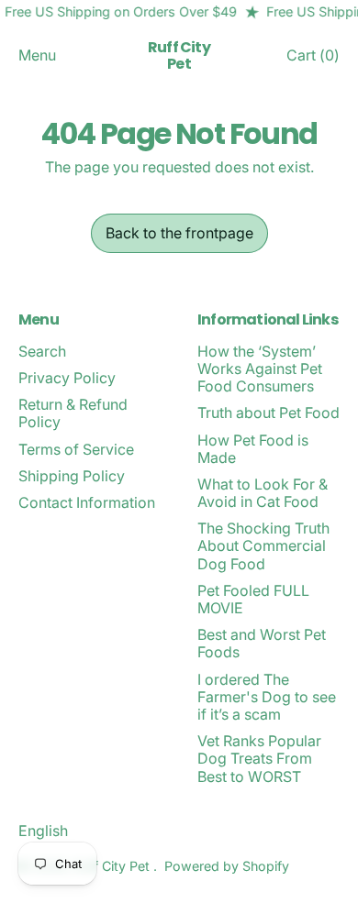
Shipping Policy (71, 476)
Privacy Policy (67, 378)
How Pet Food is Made (252, 449)
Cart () (312, 59)
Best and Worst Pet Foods (261, 643)
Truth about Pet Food (268, 412)
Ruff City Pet (179, 55)
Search (42, 351)
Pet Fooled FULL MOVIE (253, 599)
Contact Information (86, 502)
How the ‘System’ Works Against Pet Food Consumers (259, 368)
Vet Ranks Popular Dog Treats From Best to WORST (259, 758)
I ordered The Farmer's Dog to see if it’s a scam (266, 696)
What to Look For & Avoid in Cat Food (262, 493)
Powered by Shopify (226, 866)
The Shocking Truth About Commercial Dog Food (263, 545)
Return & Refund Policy (73, 413)
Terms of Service (76, 449)
